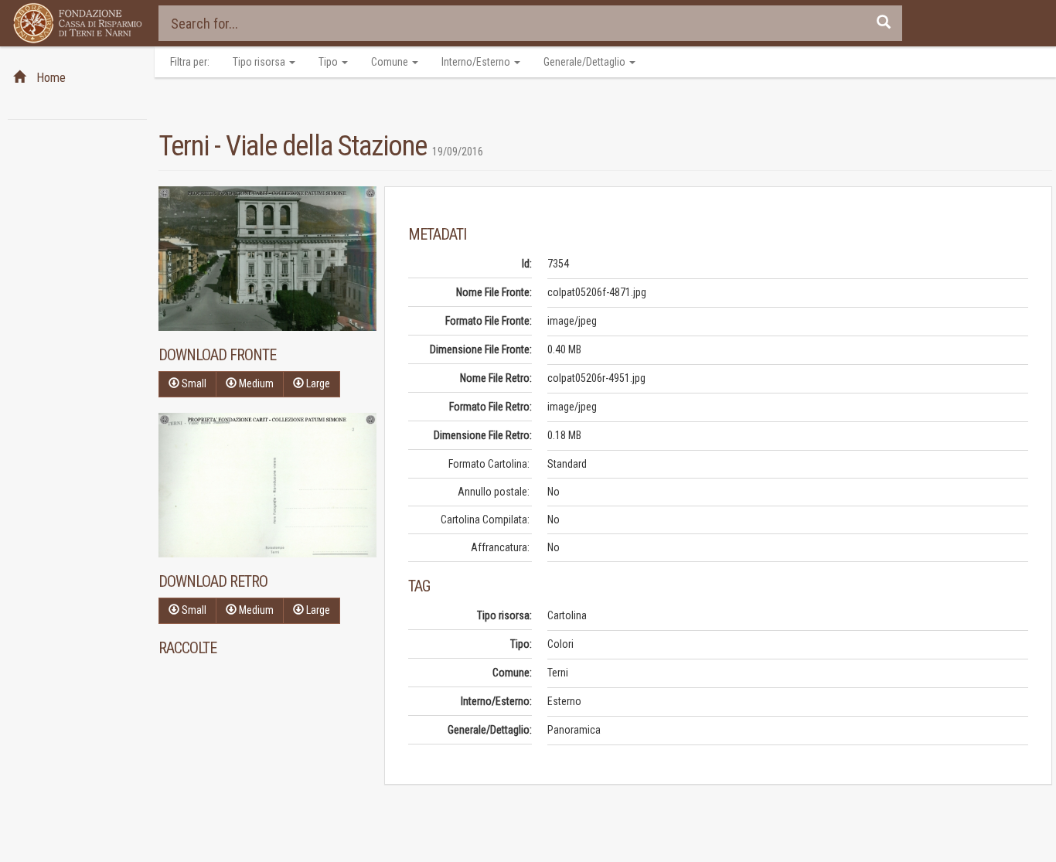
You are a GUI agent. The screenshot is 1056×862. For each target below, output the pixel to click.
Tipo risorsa (260, 62)
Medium (255, 383)
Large (317, 383)
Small (192, 383)
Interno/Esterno (477, 62)
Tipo (329, 62)
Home (49, 77)
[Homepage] (77, 23)
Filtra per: (189, 62)
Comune (390, 62)
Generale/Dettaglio (585, 62)
